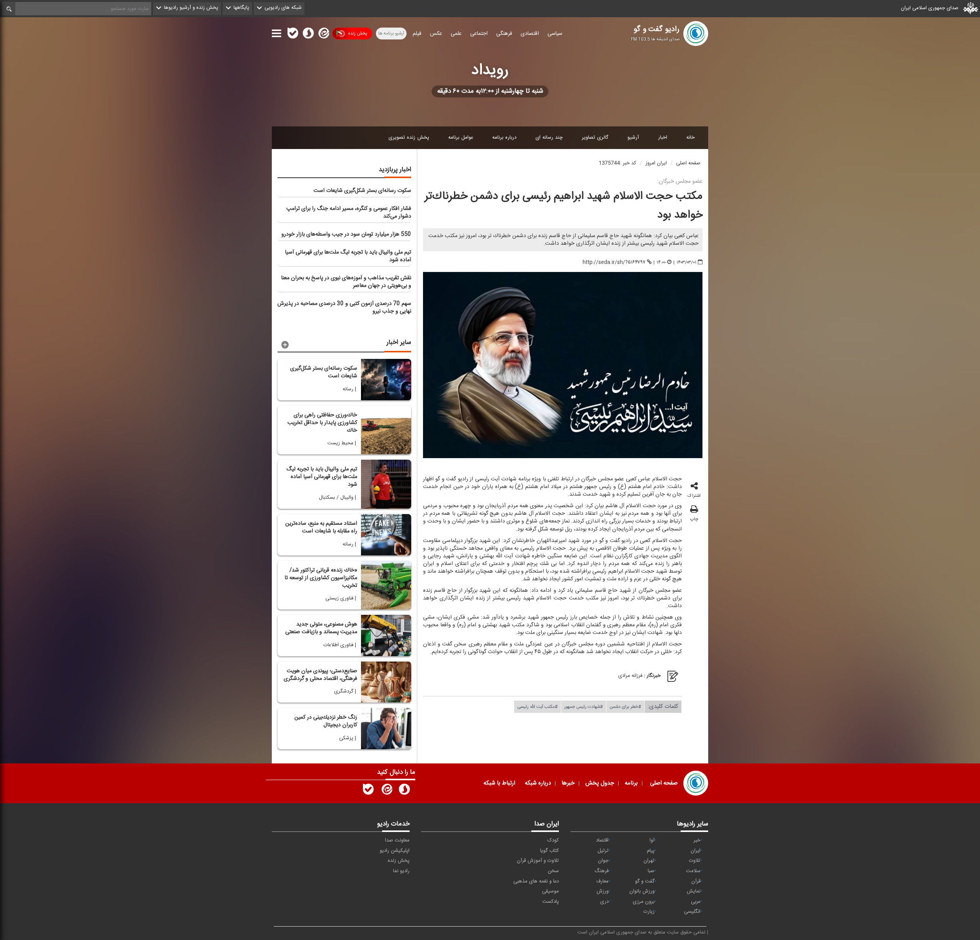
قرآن (696, 881)
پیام (651, 851)
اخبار (662, 137)
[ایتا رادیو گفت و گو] (386, 791)
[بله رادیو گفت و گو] (368, 791)
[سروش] (308, 35)
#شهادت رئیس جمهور (583, 706)
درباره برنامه (504, 137)
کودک (553, 840)
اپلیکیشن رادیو (395, 851)
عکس (436, 33)
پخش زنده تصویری (409, 137)
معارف (602, 881)
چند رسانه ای (549, 137)
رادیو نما (401, 871)
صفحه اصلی (688, 163)
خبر (697, 840)
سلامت (693, 871)
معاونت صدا (397, 840)
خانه (690, 137)
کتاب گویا (549, 851)
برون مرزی (644, 901)
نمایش (694, 891)
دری (604, 901)
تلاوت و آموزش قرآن (538, 860)
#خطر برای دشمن (625, 706)
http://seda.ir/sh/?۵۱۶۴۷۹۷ (614, 262)
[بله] (293, 35)
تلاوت (695, 860)
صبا (651, 871)
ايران (696, 851)
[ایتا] (323, 35)
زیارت (649, 911)
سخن (553, 871)
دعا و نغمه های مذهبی (536, 881)
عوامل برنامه (460, 137)
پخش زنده (357, 33)
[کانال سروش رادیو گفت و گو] (404, 791)
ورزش (602, 891)
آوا (652, 840)
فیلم (417, 33)
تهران (649, 860)
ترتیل (603, 851)
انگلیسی (692, 911)
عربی (696, 901)
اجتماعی (479, 33)
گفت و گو (645, 881)
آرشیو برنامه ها (391, 33)
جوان (603, 860)
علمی (456, 33)
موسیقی (550, 891)
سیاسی (554, 33)
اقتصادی (530, 33)
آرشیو (633, 137)
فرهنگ (602, 871)
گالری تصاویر (595, 137)
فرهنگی (504, 33)
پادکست (550, 901)
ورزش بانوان (642, 891)
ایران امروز (656, 163)
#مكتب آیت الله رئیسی (537, 706)
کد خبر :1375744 (617, 163)
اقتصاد (602, 840)
